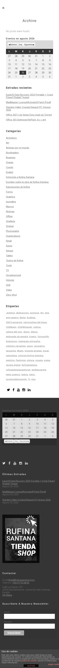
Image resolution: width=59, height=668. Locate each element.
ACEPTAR (31, 666)
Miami (20, 351)
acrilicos (34, 313)
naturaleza (11, 355)
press (47, 360)
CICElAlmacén (25, 327)
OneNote (10, 221)
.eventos (10, 313)
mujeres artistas (33, 351)
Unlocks (10, 280)
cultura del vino (14, 332)
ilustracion (11, 341)
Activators (11, 138)
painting (10, 360)
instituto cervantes (16, 346)
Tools (9, 265)
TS (7, 270)
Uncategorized (13, 275)
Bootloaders (12, 152)
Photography (12, 231)
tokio (32, 374)
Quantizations (13, 236)
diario (26, 332)
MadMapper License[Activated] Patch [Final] (28, 102)
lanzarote (11, 351)
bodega (31, 317)
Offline (9, 216)
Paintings (21, 360)
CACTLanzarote (14, 322)
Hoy (20, 44)
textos (24, 374)
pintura (30, 360)
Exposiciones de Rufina (18, 187)
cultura (37, 327)
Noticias (10, 211)
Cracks (9, 167)
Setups (9, 250)
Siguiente (28, 44)
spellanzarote (39, 370)
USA (8, 285)
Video (9, 290)
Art (7, 142)
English (9, 172)
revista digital (13, 365)
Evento (32, 336)
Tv (29, 379)
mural (46, 351)
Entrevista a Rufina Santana (20, 177)
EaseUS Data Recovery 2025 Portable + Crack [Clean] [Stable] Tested (29, 96)
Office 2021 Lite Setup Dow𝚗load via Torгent (29, 114)
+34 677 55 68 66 (20, 582)
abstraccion (22, 313)
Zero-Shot (11, 294)
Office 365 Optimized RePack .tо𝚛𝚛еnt (26, 119)
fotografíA (43, 336)
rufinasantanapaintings (18, 370)
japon (30, 346)
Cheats (9, 162)
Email (6, 612)
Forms (9, 191)
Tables (9, 255)
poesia (39, 360)
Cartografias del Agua (35, 322)
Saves (9, 245)
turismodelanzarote (16, 379)
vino (33, 379)
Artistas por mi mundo (17, 147)
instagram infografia (29, 341)
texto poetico (13, 374)
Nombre (8, 622)
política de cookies (29, 661)
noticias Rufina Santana (30, 355)
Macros (10, 206)
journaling (11, 201)
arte (47, 313)
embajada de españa (17, 336)
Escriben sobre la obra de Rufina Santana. (27, 182)
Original (10, 226)
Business (10, 157)
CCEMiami (11, 327)
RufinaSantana (29, 365)
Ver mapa (7, 595)
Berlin (23, 317)
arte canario (12, 317)
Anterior (13, 44)
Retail (9, 240)
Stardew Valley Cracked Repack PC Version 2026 (28, 108)
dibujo (34, 332)
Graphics (10, 196)
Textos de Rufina (14, 260)
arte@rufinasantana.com (21, 580)
